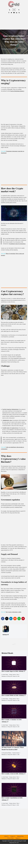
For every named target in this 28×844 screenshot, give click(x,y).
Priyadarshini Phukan (7, 752)
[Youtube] (14, 13)
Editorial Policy (20, 836)
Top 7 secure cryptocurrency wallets (13, 612)
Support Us (18, 838)
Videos (17, 674)
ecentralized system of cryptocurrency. (17, 243)
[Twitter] (11, 13)
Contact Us (12, 836)
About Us (6, 836)
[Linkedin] (17, 13)
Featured (14, 752)
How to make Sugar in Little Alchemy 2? (13, 671)
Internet (14, 674)
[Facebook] (9, 13)
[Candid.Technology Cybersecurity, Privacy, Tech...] (14, 4)
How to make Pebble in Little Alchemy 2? (14, 695)
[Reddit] (15, 618)
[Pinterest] (23, 618)
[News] (19, 13)
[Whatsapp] (19, 618)
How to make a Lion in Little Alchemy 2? (14, 774)
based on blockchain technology (17, 91)
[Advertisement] (14, 22)
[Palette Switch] (9, 9)
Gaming (10, 674)
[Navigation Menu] (14, 10)
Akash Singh (5, 674)
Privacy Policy (10, 838)
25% (17, 349)
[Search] (18, 9)
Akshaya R (5, 48)
